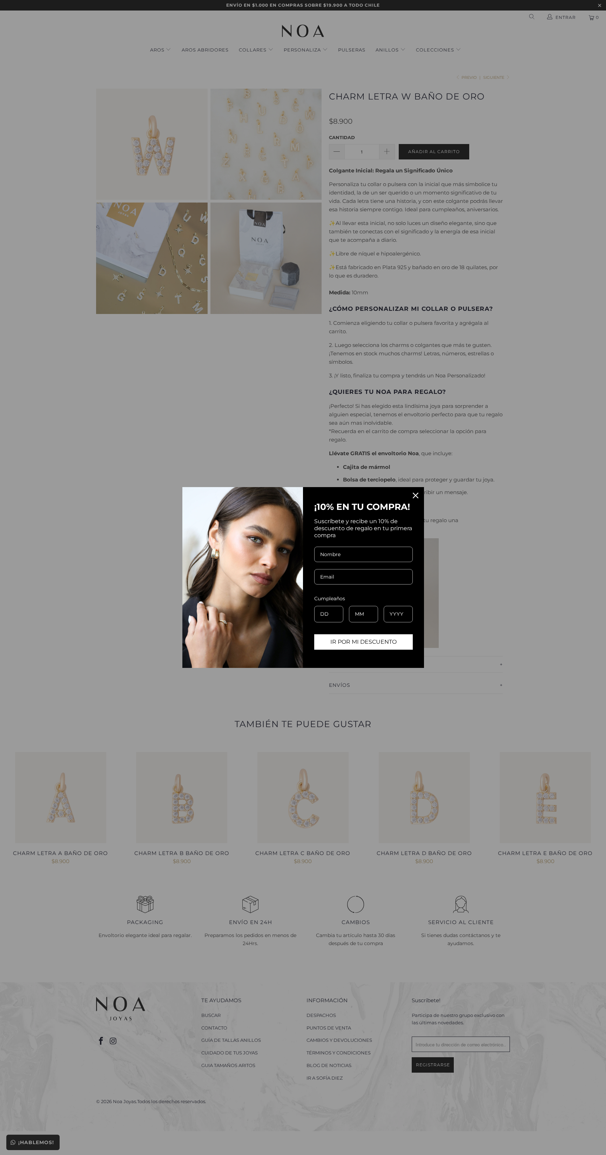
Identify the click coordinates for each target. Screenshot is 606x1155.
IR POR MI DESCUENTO (363, 641)
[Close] (415, 495)
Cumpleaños (329, 598)
